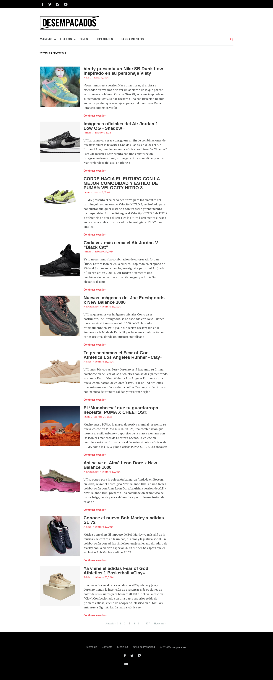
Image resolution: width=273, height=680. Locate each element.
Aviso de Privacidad (144, 647)
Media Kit (122, 647)
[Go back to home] (71, 23)
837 (148, 623)
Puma (87, 192)
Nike (86, 77)
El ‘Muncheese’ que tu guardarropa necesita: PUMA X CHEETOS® (121, 410)
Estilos (66, 39)
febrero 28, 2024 (104, 361)
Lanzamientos (132, 39)
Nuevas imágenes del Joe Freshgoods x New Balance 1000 (124, 300)
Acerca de (91, 647)
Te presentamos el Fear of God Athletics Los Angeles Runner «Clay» (123, 355)
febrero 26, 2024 (104, 577)
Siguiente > (160, 623)
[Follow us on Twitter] (50, 4)
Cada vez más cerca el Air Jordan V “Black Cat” (121, 245)
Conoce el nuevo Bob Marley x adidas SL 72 (124, 520)
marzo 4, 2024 (100, 77)
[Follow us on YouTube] (65, 4)
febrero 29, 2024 (104, 251)
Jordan (87, 132)
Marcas (46, 39)
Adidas (88, 361)
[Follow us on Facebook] (43, 4)
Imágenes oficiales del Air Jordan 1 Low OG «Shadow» (121, 126)
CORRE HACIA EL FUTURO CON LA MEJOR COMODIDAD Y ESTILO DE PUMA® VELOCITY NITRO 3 (122, 183)
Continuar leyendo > (95, 116)
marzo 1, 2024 (102, 192)
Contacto (107, 647)
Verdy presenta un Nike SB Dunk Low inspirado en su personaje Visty (123, 71)
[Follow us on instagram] (57, 4)
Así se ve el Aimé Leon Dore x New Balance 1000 (120, 465)
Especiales (104, 39)
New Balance (91, 306)
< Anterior (110, 623)
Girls (84, 39)
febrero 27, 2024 (111, 471)
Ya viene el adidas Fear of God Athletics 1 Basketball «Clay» (116, 570)
